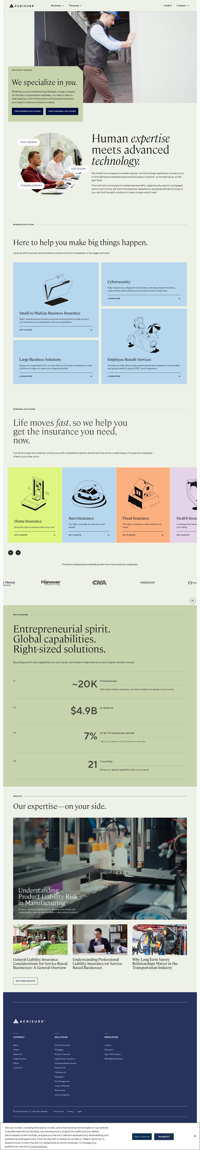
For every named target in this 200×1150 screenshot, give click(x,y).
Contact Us (17, 1068)
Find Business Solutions (28, 111)
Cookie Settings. (38, 1146)
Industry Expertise (62, 1095)
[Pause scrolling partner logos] (192, 601)
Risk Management (62, 1081)
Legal (79, 1111)
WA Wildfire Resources (114, 1059)
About (15, 1045)
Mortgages (59, 1050)
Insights (168, 5)
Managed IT (60, 1077)
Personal (74, 5)
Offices (16, 1063)
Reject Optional (142, 1136)
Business (56, 5)
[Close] (195, 1136)
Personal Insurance (62, 1045)
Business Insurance (62, 1054)
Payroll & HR (60, 1068)
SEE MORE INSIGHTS (25, 981)
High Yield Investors (113, 1054)
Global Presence (20, 1059)
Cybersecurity (60, 1072)
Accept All (164, 1136)
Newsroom (109, 1050)
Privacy (71, 1111)
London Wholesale (62, 1086)
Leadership (17, 1054)
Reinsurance (60, 1090)
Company (181, 5)
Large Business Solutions (65, 1059)
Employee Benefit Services (65, 1063)
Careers (16, 1050)
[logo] (22, 6)
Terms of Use (58, 1111)
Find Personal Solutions (62, 111)
